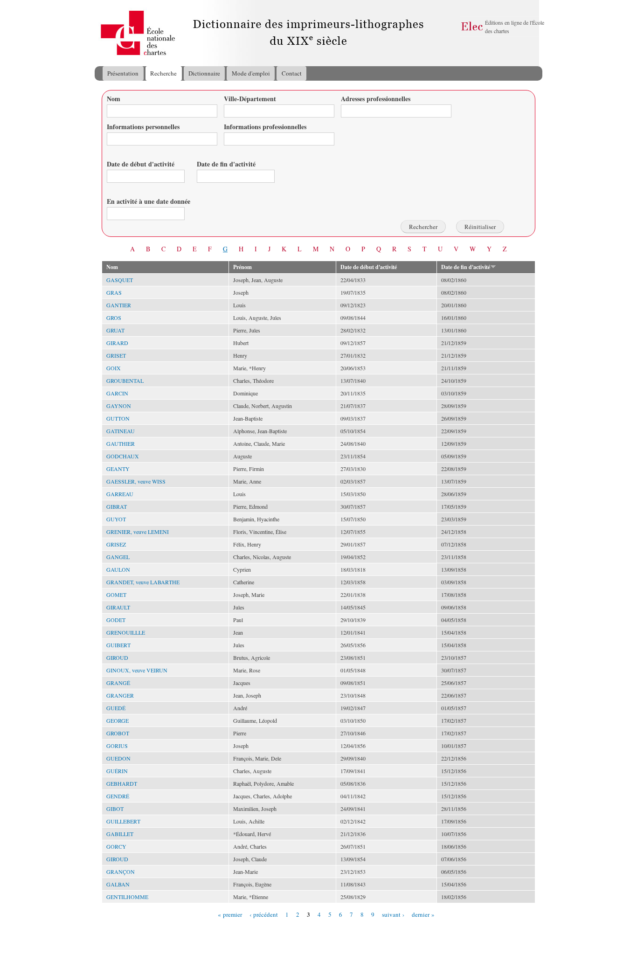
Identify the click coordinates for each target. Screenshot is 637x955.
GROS (113, 317)
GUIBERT (118, 645)
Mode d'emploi (251, 73)
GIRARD (117, 342)
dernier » (423, 914)
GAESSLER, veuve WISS (136, 481)
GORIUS (117, 745)
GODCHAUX (122, 456)
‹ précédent (263, 914)
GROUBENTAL (125, 380)
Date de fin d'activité (226, 164)
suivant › (393, 914)
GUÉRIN (117, 771)
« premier (230, 914)
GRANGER (120, 695)
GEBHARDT (121, 783)
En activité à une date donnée (148, 201)
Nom (113, 99)
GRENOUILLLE (125, 632)
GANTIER (118, 305)
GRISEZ (116, 544)
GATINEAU (120, 431)
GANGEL (118, 557)
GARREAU (119, 494)
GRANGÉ (118, 682)
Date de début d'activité (140, 164)
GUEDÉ (115, 708)
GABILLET (119, 833)
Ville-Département (250, 99)
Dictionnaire (204, 73)
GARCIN (117, 393)
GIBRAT (116, 506)
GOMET (116, 594)
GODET (115, 619)
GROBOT (117, 733)
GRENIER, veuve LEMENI (137, 531)
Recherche (163, 73)
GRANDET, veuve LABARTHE (143, 582)
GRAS (114, 292)
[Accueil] (103, 33)
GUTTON (118, 418)
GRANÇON (120, 871)
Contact (292, 73)
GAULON (118, 569)
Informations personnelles (143, 126)
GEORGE (117, 720)
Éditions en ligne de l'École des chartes (514, 27)
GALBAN (118, 884)
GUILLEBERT (123, 821)
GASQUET (119, 280)
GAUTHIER (120, 443)
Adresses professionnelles (375, 99)
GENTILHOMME (127, 896)
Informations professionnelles (265, 126)
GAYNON (118, 405)
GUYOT (116, 519)
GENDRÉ (117, 796)
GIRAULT (118, 607)
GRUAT (115, 330)
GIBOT (115, 808)
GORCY (116, 846)
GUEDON (118, 758)
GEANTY (118, 468)
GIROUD (117, 657)
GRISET (116, 355)
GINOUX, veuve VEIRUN (136, 670)
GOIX (113, 368)
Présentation (122, 73)
